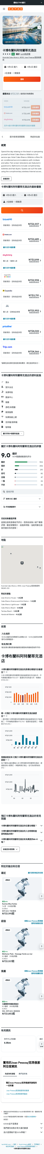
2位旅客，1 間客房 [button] (12, 73)
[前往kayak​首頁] (15, 8)
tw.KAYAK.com (6, 1144)
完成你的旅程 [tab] (10, 1074)
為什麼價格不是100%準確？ (15, 1132)
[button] (41, 2)
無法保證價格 (31, 1117)
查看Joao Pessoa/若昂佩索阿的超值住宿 (33, 922)
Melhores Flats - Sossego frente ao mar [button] (17, 954)
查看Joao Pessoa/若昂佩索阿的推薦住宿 (33, 972)
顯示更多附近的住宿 (35, 873)
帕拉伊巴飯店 (10, 1146)
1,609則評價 (25, 54)
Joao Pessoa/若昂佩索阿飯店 (16, 1094)
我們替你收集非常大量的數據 (16, 1128)
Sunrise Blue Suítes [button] (9, 904)
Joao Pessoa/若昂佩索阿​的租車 (17, 1090)
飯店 (14, 1144)
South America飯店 (25, 1144)
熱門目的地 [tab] (23, 1074)
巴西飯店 (37, 1144)
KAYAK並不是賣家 (11, 1124)
